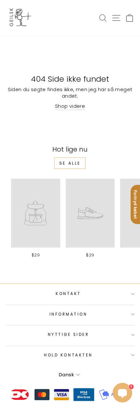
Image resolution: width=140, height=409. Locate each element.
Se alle (70, 163)
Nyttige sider (68, 334)
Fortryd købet (135, 204)
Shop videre (70, 106)
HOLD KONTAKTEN (68, 355)
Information (68, 314)
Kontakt (68, 293)
